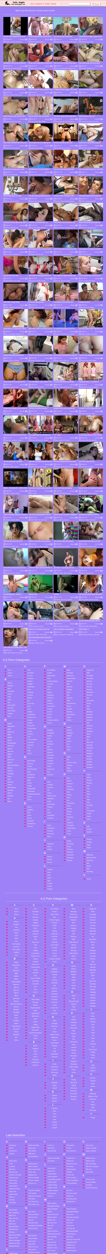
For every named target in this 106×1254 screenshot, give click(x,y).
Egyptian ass (32, 1201)
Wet (88, 890)
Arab (94, 519)
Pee (68, 827)
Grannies (50, 790)
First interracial (33, 1228)
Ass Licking (69, 254)
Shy (88, 724)
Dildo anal (31, 1180)
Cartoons (20, 652)
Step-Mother (71, 741)
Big (17, 227)
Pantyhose (70, 816)
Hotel (49, 839)
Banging (44, 280)
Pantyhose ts (71, 1185)
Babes (38, 94)
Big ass (91, 94)
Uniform (89, 855)
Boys (9, 805)
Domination (31, 818)
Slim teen (70, 1249)
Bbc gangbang (14, 1239)
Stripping (89, 780)
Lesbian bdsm (52, 1209)
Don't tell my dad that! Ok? (87, 461)
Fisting (49, 727)
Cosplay (61, 652)
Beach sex (12, 1250)
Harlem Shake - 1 (84, 647)
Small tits (90, 741)
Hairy (49, 808)
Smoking (89, 744)
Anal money (13, 1207)
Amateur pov (13, 1198)
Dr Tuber (99, 39)
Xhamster (23, 39)
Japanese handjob (54, 1185)
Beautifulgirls (12, 334)
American (83, 121)
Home (32, 4)
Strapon (89, 777)
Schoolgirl (90, 702)
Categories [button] (38, 4)
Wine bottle (89, 1198)
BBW (87, 440)
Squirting (89, 771)
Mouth (69, 744)
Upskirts (89, 858)
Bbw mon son (13, 1245)
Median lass (51, 1246)
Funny (49, 749)
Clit (28, 727)
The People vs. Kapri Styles (12, 302)
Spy (88, 766)
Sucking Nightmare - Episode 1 (13, 594)
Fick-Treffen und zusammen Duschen (15, 567)
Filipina (49, 719)
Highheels (50, 825)
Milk (68, 721)
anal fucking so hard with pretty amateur (91, 594)
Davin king (31, 1174)
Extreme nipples (33, 1204)
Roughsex (70, 884)
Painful (69, 807)
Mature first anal (53, 1241)
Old (68, 786)
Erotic (29, 842)
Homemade (44, 519)
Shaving (89, 716)
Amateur (8, 41)
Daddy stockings (33, 1172)
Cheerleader (71, 121)
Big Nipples (36, 41)
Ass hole (20, 94)
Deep (29, 798)
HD (64, 440)
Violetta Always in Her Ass (87, 116)
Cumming (30, 769)
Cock (82, 280)
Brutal (64, 493)
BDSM (60, 493)
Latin (48, 901)
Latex (49, 899)
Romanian (70, 881)
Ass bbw (12, 1226)
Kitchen (49, 886)
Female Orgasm (52, 708)
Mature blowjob (53, 1235)
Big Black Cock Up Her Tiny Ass (38, 222)
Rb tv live (70, 1217)
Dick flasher (32, 1177)
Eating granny (32, 1190)
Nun (68, 770)
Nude (68, 765)
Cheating (43, 227)
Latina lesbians (52, 1203)
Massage (70, 699)
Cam (29, 696)
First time (50, 724)
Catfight (30, 710)
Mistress (69, 724)
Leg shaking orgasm (54, 1206)
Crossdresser (31, 755)
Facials (95, 334)
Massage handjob (53, 1233)
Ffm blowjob (32, 1220)
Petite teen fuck (72, 1190)
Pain (68, 804)
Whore (89, 892)
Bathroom (11, 758)
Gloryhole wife (33, 1249)
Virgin (88, 871)
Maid (68, 696)
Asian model (13, 1221)
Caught (93, 413)
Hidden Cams (37, 519)
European (38, 360)
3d (35, 413)
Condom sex (31, 744)
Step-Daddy (31, 787)
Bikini (9, 783)
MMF (68, 727)
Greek (49, 793)
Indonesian (50, 854)
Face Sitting (51, 696)
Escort (29, 844)
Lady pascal (51, 1195)
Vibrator (89, 866)
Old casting (70, 1172)
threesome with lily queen (36, 302)
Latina (42, 307)
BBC (66, 68)
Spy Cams (90, 769)
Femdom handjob (34, 1217)
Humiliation (50, 842)
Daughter (70, 413)
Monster (69, 735)
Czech (29, 780)
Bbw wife (12, 1247)
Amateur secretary (15, 1201)
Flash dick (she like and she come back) (40, 621)
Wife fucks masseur (92, 1193)
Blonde (15, 68)
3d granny (12, 1172)
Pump (69, 857)
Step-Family (51, 702)
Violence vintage (91, 1174)
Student (89, 783)
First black (31, 1225)
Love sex (50, 1222)
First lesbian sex (33, 1231)
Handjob (50, 811)
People (86, 280)
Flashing (50, 730)
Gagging (50, 756)
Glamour (50, 776)
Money (69, 733)
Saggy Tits (90, 696)
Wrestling (90, 898)
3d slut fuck (13, 1177)
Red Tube (99, 517)
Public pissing (71, 1196)
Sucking (89, 785)
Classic (29, 724)
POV (21, 307)
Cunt (91, 334)
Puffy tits (69, 1198)
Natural (69, 756)
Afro (36, 68)
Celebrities (30, 713)
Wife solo (89, 1196)
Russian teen (71, 1228)
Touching (90, 832)
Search (96, 4)
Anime (10, 720)
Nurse (69, 773)
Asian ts (11, 1223)
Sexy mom (70, 1241)
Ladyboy (50, 896)
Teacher (89, 806)
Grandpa (50, 787)
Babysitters (11, 753)
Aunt (9, 743)
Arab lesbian (13, 1212)
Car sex (41, 626)
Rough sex (70, 1222)
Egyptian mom (33, 594)
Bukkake (10, 822)
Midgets (69, 716)
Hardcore (67, 440)
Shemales (90, 719)
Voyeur (89, 874)
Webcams (90, 887)
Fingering (50, 721)
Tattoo (89, 804)
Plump (69, 841)
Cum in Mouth (32, 766)
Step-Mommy (71, 730)
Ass (14, 41)
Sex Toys (90, 710)
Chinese (30, 721)
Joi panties (51, 1187)
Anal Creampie (92, 360)
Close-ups (18, 573)
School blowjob (71, 1235)
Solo (88, 749)
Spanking (90, 758)
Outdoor (69, 797)
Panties (69, 813)
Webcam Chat (91, 884)
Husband (50, 844)
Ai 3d (11, 1190)
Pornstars (70, 843)
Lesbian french (52, 1214)
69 (9, 174)
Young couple (90, 1206)
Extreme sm (32, 1210)
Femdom (68, 493)
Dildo (29, 806)
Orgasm (69, 792)
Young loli (89, 1211)
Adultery (33, 334)
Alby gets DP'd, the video (11, 275)
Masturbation (71, 705)
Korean (49, 889)
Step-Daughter (32, 795)
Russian (69, 887)
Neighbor (70, 759)
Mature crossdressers (52, 1239)
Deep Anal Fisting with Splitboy (63, 488)
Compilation (31, 741)
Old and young (71, 789)
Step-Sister (90, 727)
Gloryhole (50, 781)
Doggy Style (70, 652)
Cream (36, 387)
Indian (49, 852)
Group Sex (50, 795)
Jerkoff (49, 876)
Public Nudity (92, 280)
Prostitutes (70, 852)
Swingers (90, 794)
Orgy (68, 794)
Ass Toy (66, 334)
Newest (53, 4)
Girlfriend (50, 770)
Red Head (70, 870)
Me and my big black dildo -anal (63, 142)
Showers (89, 721)
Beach (10, 767)
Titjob (88, 820)
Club (28, 733)
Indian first (51, 1174)
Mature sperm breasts (52, 1244)
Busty (9, 828)
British (10, 811)
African (32, 68)
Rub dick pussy (71, 1225)
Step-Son (90, 752)
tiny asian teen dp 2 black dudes (63, 36)
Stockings (90, 774)
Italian (49, 863)
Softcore (89, 746)
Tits (88, 823)
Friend (49, 744)
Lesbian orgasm (53, 1217)
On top (69, 1174)
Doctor (29, 809)
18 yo (7, 174)
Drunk (29, 823)
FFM (48, 716)
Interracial (17, 307)
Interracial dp (52, 1177)
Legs (48, 907)
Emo (28, 839)
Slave (88, 735)
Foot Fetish (51, 733)
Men (68, 710)
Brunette (46, 546)
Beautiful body (14, 1253)
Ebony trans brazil (34, 1196)
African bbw (13, 1187)
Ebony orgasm (33, 1193)
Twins (88, 845)
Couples (88, 334)
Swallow (89, 788)
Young (89, 905)
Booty (9, 803)
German (50, 768)
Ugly (88, 853)
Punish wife (70, 1201)
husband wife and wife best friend (89, 514)
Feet (48, 705)
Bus (9, 825)
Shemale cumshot (72, 1244)
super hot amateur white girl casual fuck (15, 514)
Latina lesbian (52, 1200)
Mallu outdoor (52, 1230)
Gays (49, 765)
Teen (88, 812)
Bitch (40, 121)
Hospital (49, 833)
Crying (29, 758)
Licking (49, 912)
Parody (69, 821)
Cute (65, 652)
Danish (29, 793)
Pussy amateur (71, 1204)
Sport (88, 763)
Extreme (30, 853)
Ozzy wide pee (71, 1177)
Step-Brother (12, 814)
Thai (88, 815)
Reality (69, 867)
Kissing (49, 883)
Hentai (34, 493)
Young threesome (91, 1214)
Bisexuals (63, 280)
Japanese (50, 870)
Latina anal (51, 1197)
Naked (69, 754)
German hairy (32, 1244)
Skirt (88, 733)
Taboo (89, 801)
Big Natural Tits (71, 227)
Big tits (96, 387)
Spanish (89, 755)
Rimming (70, 876)
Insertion (50, 857)
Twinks (89, 843)
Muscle (69, 746)
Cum (29, 763)
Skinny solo (70, 1246)
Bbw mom (12, 1242)
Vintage (89, 868)
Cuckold (30, 760)
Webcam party (90, 1185)
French (65, 599)
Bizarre (10, 789)
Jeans (49, 873)
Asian (60, 41)
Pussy (69, 860)
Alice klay (12, 1196)
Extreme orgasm (33, 1207)
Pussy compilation (72, 1207)
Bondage (11, 800)
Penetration (70, 829)
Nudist (69, 768)
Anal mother (13, 1210)
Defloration (31, 804)
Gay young (32, 1238)
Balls (9, 755)
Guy (48, 798)
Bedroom (11, 772)
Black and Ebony (70, 201)
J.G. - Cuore (57, 435)
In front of (51, 1172)
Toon (88, 829)
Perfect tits (70, 1187)
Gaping (49, 762)
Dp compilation (33, 1183)
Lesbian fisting (52, 1211)
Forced (49, 738)
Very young (89, 1172)
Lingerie (49, 915)
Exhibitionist (31, 850)
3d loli (11, 1174)
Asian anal (12, 1218)
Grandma (50, 784)
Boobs (41, 546)
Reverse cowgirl (72, 1220)
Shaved (89, 713)
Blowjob (19, 68)
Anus (85, 41)
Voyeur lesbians (91, 1177)
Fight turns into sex (34, 1222)
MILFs (69, 719)
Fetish (42, 360)
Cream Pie (37, 307)
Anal (12, 41)
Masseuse (70, 702)
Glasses (49, 779)
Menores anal (52, 1249)
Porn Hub (23, 66)
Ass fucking (19, 41)
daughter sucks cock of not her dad (64, 408)
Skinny (89, 730)
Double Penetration (72, 41)
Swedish (89, 791)
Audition (10, 740)
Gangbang (50, 759)
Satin (88, 699)
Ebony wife (32, 1198)
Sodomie (20, 413)
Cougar (29, 746)
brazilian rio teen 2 (84, 302)
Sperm (89, 760)
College (29, 738)
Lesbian (49, 910)
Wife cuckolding (91, 1190)
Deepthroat (31, 801)
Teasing (89, 809)
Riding (69, 873)
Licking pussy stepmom (52, 1220)
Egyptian (30, 836)
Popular (47, 4)
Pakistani (70, 810)
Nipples (69, 762)
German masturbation (32, 1247)
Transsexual (91, 837)
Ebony (19, 121)
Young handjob (91, 1209)
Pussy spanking (72, 1210)
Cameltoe (30, 699)
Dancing (30, 790)
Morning (69, 738)
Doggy (29, 812)
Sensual (89, 708)
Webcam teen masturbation (90, 1188)
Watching (90, 881)
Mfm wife (50, 1252)
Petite (69, 832)
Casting (29, 708)
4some (10, 702)
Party (68, 824)
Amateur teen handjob (13, 1205)
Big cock (42, 41)
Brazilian (10, 808)
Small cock (70, 1252)
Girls (48, 773)
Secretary (90, 705)
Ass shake (12, 1229)
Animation (11, 718)
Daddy (65, 413)
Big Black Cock (72, 68)
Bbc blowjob (13, 1236)
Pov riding (70, 1193)
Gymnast (50, 801)
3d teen (11, 1180)
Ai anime (12, 1193)
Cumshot (20, 440)
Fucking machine (52, 746)
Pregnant (70, 849)
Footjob (49, 735)
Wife (88, 895)
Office (69, 783)
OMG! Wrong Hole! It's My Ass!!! (13, 541)
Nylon (69, 776)
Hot (48, 836)
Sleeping (89, 738)
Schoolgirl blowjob (72, 1238)
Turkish (89, 840)
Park (68, 818)
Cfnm (29, 716)
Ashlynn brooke (14, 1215)
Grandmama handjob (35, 1252)
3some (7, 121)
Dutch (29, 826)
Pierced (69, 835)
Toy (88, 834)
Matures (69, 708)
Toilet (88, 826)
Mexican (69, 713)
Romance (70, 878)
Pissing (69, 838)
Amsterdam (89, 546)
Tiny (88, 818)
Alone (32, 387)
